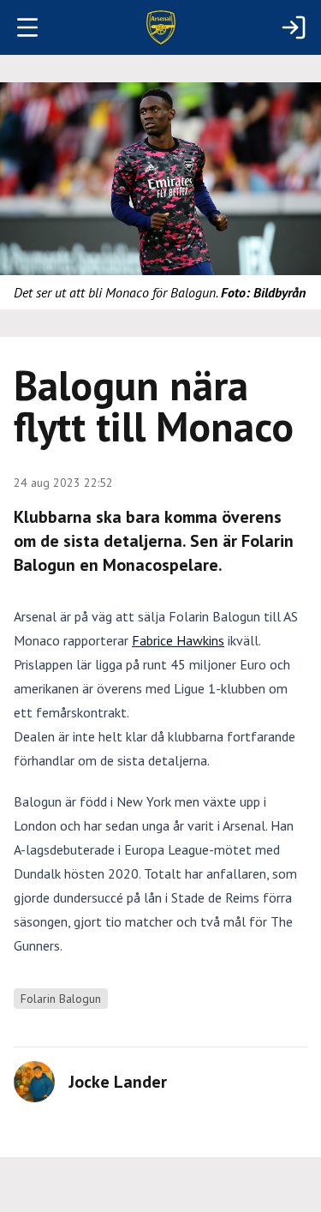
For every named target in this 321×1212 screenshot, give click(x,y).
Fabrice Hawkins (178, 640)
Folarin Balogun (61, 998)
